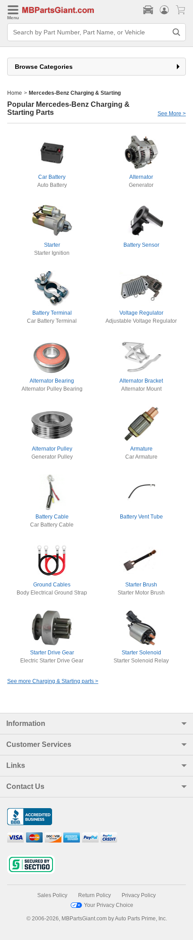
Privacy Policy (139, 895)
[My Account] (164, 9)
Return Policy (94, 895)
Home (14, 93)
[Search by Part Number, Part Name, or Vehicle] (176, 32)
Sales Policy (52, 895)
